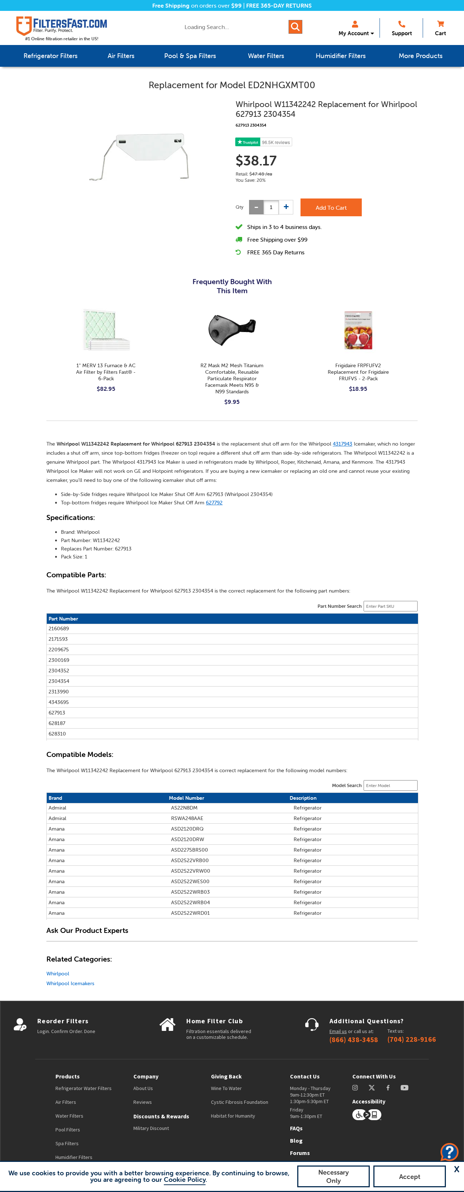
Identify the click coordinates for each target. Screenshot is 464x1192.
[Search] (295, 27)
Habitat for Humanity (233, 1116)
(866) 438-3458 (354, 1039)
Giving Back (226, 1076)
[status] (271, 207)
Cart (440, 33)
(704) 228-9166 (412, 1039)
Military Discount (151, 1128)
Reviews (142, 1102)
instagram (355, 1087)
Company (145, 1076)
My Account (354, 33)
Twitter (372, 1087)
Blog (296, 1140)
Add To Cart (331, 207)
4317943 (342, 444)
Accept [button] (409, 1176)
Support (402, 33)
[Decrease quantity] (256, 207)
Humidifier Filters (73, 1157)
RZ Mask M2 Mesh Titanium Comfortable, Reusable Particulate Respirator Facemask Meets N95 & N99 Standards (232, 378)
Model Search (347, 785)
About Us (143, 1088)
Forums (300, 1152)
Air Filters (65, 1102)
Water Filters (69, 1116)
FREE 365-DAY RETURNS (279, 5)
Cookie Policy (185, 1179)
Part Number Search (340, 606)
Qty (240, 207)
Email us (338, 1031)
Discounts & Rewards (161, 1116)
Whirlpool (57, 973)
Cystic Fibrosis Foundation (239, 1102)
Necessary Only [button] (333, 1176)
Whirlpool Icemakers (70, 983)
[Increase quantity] (286, 207)
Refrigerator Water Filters (83, 1088)
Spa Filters (67, 1143)
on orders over (197, 5)
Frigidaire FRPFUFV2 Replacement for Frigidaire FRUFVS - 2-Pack (358, 372)
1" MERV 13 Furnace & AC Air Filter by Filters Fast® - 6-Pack (106, 372)
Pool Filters (67, 1129)
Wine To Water (226, 1088)
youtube (405, 1087)
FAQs (296, 1128)
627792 (214, 502)
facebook (388, 1087)
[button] (457, 1169)
